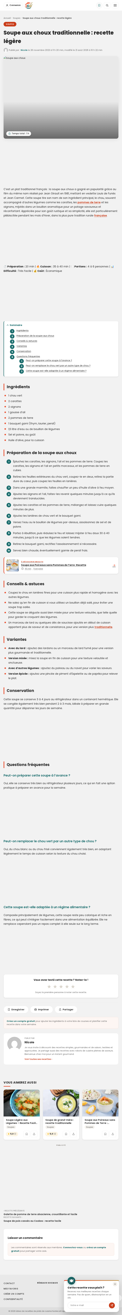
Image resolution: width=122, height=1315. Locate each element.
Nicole (24, 50)
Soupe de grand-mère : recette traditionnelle (59, 1121)
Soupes (16, 18)
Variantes (22, 346)
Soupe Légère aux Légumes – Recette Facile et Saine (21, 1123)
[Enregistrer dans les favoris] (26, 1134)
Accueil (7, 18)
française (100, 215)
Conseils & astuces (27, 340)
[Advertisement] (61, 163)
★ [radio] (49, 986)
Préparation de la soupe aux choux (35, 335)
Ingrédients (23, 330)
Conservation (24, 351)
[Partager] (34, 1134)
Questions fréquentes (28, 356)
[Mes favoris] (99, 5)
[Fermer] (115, 1284)
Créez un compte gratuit (21, 1021)
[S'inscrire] (112, 1305)
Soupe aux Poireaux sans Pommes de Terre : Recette (100, 1123)
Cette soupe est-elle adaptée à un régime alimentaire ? (56, 370)
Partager (68, 1009)
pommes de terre (89, 202)
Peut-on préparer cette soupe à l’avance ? (49, 360)
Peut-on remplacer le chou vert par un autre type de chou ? (58, 365)
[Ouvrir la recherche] (107, 5)
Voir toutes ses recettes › (38, 1059)
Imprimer (43, 1009)
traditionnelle (103, 627)
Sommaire (16, 325)
